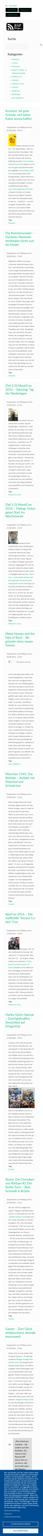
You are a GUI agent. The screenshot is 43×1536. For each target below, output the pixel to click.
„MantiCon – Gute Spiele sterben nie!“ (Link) (21, 577)
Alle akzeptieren (20, 1531)
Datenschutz (13, 15)
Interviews (16, 66)
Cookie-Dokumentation (12, 1517)
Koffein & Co (17, 77)
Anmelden (13, 6)
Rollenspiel (16, 94)
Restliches (16, 91)
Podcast (15, 87)
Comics (15, 63)
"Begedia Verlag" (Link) (24, 1400)
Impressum (25, 10)
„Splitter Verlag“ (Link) (17, 1217)
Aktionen (15, 59)
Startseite (12, 10)
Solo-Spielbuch (18, 98)
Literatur (15, 80)
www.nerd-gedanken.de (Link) (20, 189)
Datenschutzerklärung (12, 1510)
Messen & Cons (18, 84)
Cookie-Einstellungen (20, 1524)
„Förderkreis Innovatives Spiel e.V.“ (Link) (20, 964)
